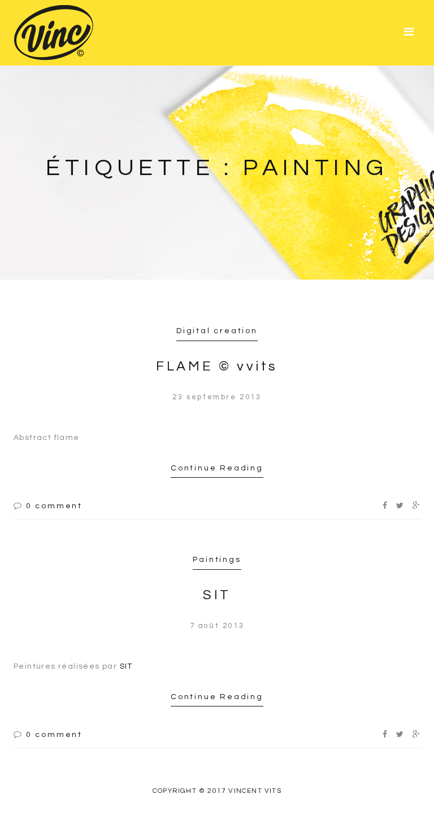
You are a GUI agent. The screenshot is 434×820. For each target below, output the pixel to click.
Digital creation (217, 331)
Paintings (217, 560)
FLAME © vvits (217, 366)
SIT (217, 595)
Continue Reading (217, 468)
